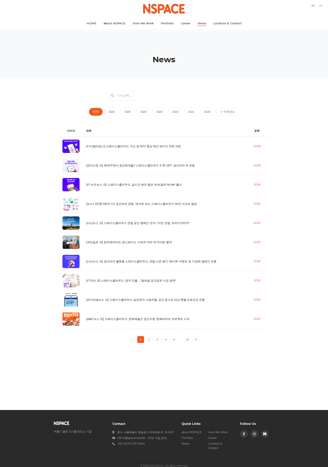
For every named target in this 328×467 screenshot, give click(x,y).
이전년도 (229, 111)
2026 (112, 111)
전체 (96, 111)
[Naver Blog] (265, 434)
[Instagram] (254, 434)
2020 (207, 111)
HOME (91, 23)
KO (313, 5)
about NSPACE (114, 23)
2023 (159, 111)
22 (187, 339)
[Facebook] (244, 434)
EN (320, 5)
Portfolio (167, 23)
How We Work (143, 23)
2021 (191, 111)
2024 (143, 111)
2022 (175, 111)
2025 (128, 111)
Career (186, 23)
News (202, 23)
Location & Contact (227, 23)
